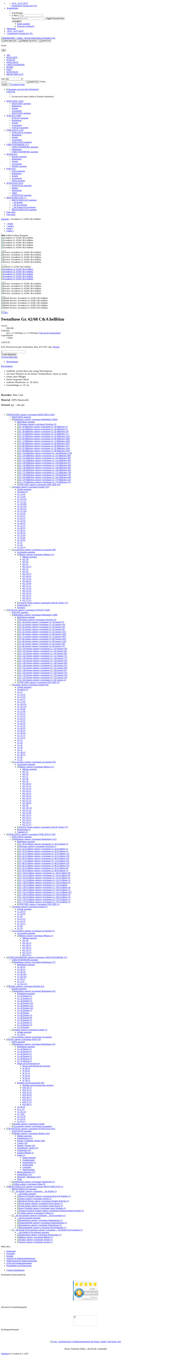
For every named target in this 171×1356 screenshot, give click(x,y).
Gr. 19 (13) (21, 706)
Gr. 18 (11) (21, 704)
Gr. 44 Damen (23, 1013)
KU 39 (25, 559)
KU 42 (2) (26, 788)
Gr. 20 (19, 916)
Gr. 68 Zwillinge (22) (60, 858)
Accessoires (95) (48, 762)
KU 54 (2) (26, 593)
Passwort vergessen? (25, 26)
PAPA (9, 69)
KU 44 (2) (26, 793)
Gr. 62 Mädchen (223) (60, 436)
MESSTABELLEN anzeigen (24, 200)
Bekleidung (17, 106)
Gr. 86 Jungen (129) (57, 641)
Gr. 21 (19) (21, 511)
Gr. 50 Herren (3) (24, 1059)
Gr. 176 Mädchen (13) (61, 482)
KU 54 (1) (26, 817)
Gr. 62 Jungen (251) (57, 632)
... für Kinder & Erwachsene (24, 207)
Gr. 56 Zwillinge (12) (60, 853)
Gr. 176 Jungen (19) (58, 677)
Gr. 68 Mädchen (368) (60, 439)
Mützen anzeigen (29, 557)
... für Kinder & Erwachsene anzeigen (33, 1232)
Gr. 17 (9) (21, 702)
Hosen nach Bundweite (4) (28, 1063)
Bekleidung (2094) (49, 419)
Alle (8, 55)
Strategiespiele (28, 1170)
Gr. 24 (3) (21, 518)
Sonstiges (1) (22, 832)
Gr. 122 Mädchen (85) (61, 460)
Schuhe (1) (42, 1030)
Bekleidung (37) (48, 962)
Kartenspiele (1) (29, 1162)
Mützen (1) (48, 1237)
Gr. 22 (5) (21, 714)
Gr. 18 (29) (21, 504)
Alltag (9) (41, 1184)
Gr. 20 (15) (21, 509)
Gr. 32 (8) (21, 537)
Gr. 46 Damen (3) (24, 1015)
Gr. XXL (21, 1114)
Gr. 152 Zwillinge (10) (61, 892)
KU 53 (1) (26, 815)
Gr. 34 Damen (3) (24, 1001)
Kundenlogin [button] (12, 8)
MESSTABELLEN (14, 74)
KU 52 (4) (26, 588)
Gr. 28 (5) (21, 528)
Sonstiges (21, 607)
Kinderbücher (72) (25, 1138)
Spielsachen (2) (48, 1182)
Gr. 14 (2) (21, 494)
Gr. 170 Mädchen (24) (61, 480)
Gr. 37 (19, 750)
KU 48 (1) (26, 945)
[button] (2, 250)
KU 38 (25, 779)
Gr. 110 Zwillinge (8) (61, 875)
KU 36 (25, 774)
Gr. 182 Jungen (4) (58, 680)
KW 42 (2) (27, 1092)
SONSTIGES (12, 72)
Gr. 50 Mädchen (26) (59, 431)
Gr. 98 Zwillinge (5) (59, 870)
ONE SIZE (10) (53, 484)
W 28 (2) (26, 1068)
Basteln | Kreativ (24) (26, 1145)
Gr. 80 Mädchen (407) (60, 443)
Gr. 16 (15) (21, 499)
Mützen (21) (48, 767)
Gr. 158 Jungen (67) (58, 670)
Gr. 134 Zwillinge (59, 885)
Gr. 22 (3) (21, 921)
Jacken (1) (47, 1198)
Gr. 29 (19, 928)
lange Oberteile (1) (58, 1208)
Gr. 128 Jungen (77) (58, 658)
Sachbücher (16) (24, 1150)
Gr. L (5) (20, 1109)
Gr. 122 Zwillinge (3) (61, 880)
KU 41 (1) (26, 786)
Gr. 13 (19, 692)
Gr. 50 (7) (21, 979)
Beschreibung (12, 362)
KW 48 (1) (27, 1104)
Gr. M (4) (21, 1107)
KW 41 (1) (27, 1090)
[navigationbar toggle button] (9, 40)
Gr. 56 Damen (23, 1027)
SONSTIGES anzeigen (22, 185)
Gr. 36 (19, 747)
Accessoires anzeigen (26, 552)
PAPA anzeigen (18, 171)
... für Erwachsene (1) (56, 1215)
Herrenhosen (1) (55, 1225)
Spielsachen (17, 190)
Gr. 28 (19, 926)
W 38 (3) (26, 1080)
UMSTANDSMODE (15, 65)
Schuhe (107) (44, 487)
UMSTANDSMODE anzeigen (25, 147)
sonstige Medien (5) (25, 1153)
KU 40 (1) (26, 784)
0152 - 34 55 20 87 (20, 3)
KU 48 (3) (26, 581)
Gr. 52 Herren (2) (24, 1061)
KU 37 (25, 776)
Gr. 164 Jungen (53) (58, 673)
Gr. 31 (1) (21, 735)
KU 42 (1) (26, 566)
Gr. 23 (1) (21, 923)
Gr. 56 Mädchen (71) (59, 434)
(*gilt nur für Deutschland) (49, 333)
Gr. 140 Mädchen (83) (61, 468)
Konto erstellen (23, 24)
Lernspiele (26, 1167)
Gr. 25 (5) (21, 721)
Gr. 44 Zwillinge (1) (59, 849)
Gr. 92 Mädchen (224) (60, 448)
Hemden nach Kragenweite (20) (30, 1083)
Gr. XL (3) (21, 1112)
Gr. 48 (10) (21, 977)
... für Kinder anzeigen (26, 1194)
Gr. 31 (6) (21, 535)
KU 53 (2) (26, 591)
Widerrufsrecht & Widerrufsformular (21, 1261)
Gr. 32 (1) (21, 738)
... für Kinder (17, 202)
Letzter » (10, 231)
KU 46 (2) (26, 576)
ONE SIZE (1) (52, 904)
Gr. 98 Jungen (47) (57, 646)
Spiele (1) (21, 1155)
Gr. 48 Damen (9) (24, 1018)
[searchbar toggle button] (44, 40)
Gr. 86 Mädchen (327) (60, 446)
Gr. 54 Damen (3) (24, 1025)
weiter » (9, 228)
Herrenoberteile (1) (58, 1227)
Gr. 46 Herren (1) (24, 1054)
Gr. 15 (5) (21, 697)
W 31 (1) (26, 1073)
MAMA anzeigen (19, 156)
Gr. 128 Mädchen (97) (61, 463)
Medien (15, 188)
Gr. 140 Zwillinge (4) (61, 887)
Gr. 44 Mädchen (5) (59, 429)
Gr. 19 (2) (21, 914)
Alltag (14, 193)
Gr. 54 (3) (21, 1119)
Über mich (10, 212)
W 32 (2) (26, 1075)
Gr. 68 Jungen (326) (57, 634)
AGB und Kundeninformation (19, 1263)
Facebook (10, 1253)
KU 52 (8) (26, 812)
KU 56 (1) (26, 598)
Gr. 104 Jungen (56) (58, 648)
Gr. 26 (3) (21, 523)
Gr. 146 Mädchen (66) (61, 470)
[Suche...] (33, 81)
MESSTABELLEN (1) (16, 197)
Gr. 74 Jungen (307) (57, 636)
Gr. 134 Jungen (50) (58, 661)
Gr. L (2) (20, 981)
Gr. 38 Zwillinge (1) (59, 844)
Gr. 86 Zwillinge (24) (60, 866)
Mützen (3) (48, 936)
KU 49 (25, 805)
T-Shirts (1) (48, 1213)
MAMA (9, 67)
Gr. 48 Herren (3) (24, 1056)
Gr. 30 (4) (21, 533)
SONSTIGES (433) (14, 183)
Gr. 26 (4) (21, 723)
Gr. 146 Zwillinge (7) (61, 890)
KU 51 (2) (26, 810)
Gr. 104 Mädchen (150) (62, 453)
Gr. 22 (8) (21, 513)
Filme (19, 1179)
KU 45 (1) (26, 574)
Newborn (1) (22, 492)
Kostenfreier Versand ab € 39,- (25, 6)
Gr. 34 (19, 545)
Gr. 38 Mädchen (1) (59, 427)
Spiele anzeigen (29, 1157)
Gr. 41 (19, 759)
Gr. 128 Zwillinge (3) (61, 882)
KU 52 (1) (26, 950)
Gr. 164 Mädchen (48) (61, 477)
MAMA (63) (11, 154)
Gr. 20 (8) (21, 709)
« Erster (9, 223)
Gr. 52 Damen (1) (24, 1022)
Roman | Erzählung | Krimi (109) (31, 1141)
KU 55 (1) (26, 595)
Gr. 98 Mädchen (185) (60, 451)
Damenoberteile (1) (58, 1223)
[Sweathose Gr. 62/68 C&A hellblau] (17, 269)
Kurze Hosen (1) (55, 1203)
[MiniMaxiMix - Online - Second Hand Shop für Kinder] (28, 38)
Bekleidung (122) (49, 839)
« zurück (10, 226)
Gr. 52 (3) (21, 1116)
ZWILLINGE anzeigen (22, 132)
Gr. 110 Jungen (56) (58, 651)
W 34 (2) (26, 1078)
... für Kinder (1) (49, 1191)
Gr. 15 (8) (21, 496)
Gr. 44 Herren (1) (24, 1051)
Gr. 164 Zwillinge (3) (61, 897)
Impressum (11, 1251)
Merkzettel (11, 28)
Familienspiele (28, 1160)
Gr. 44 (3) (21, 972)
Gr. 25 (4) (21, 521)
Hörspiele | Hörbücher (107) (29, 1177)
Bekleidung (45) (48, 1044)
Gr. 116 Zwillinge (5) (61, 878)
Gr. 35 (19, 542)
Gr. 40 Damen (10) (25, 1008)
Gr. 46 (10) (21, 974)
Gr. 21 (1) (21, 919)
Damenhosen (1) (55, 1220)
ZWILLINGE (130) (14, 130)
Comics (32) (22, 1143)
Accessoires (17, 111)
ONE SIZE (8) (52, 682)
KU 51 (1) (26, 586)
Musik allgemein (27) (26, 1172)
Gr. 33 (19, 740)
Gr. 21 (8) (21, 711)
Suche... (43, 81)
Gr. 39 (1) (21, 547)
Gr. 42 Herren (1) (24, 1049)
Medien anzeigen (24, 1136)
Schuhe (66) (43, 685)
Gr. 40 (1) (21, 969)
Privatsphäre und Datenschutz (19, 1265)
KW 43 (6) (27, 1095)
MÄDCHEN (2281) (15, 101)
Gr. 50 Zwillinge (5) (59, 851)
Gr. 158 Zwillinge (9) (61, 895)
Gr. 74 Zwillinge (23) (60, 861)
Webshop (5, 1354)
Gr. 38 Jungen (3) (56, 622)
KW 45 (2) (27, 1100)
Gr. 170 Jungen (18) (58, 675)
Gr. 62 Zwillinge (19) (60, 856)
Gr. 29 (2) (21, 730)
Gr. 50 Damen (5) (24, 1020)
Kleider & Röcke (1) (60, 1201)
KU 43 (25, 569)
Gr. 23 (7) (21, 516)
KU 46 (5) (26, 798)
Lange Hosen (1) (55, 1206)
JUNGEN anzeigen (20, 118)
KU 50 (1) (26, 948)
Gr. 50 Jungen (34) (57, 627)
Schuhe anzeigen (24, 489)
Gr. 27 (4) (21, 726)
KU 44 (25, 571)
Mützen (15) (48, 554)
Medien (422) (44, 1133)
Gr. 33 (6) (21, 540)
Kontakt (9, 1256)
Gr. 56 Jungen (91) (57, 629)
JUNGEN (10, 60)
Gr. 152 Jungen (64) (58, 668)
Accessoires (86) (48, 550)
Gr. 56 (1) (21, 1121)
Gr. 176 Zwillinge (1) (61, 902)
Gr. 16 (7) (21, 699)
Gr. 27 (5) (21, 525)
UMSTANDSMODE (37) (17, 144)
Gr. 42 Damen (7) (24, 1010)
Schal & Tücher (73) (59, 603)
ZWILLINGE (12, 62)
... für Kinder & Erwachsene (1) (69, 1230)
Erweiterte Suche (17, 84)
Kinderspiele (27, 1165)
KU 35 (25, 771)
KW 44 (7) (27, 1097)
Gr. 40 (19, 757)
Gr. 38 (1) (21, 752)
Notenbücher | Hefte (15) (27, 1148)
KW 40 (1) (27, 1087)
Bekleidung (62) (48, 991)
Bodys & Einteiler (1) (61, 1196)
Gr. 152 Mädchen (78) (61, 472)
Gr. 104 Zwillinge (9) (61, 873)
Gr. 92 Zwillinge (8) (59, 868)
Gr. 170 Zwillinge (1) (61, 899)
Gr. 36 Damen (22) (25, 1003)
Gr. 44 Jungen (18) (57, 624)
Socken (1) (48, 1242)
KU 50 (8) (26, 583)
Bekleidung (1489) (49, 615)
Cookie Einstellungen (15, 1270)
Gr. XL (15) (22, 984)
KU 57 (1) (26, 600)
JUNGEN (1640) (13, 115)
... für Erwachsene (19, 205)
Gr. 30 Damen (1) (24, 996)
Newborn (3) (50, 424)
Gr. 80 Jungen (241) (57, 639)
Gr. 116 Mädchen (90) (61, 458)
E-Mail (15, 15)
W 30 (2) (26, 1071)
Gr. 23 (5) (21, 716)
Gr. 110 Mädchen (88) (61, 455)
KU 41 (25, 564)
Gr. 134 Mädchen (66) (61, 465)
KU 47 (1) (26, 800)
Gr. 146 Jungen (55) (58, 665)
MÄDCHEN (12, 57)
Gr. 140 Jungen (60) (58, 663)
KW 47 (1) (27, 1102)
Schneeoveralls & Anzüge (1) (71, 1211)
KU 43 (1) (26, 791)
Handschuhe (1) (24, 605)
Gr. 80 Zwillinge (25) (60, 863)
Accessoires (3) (48, 931)
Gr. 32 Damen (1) (24, 998)
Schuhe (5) (42, 907)
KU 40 (25, 562)
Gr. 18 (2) (21, 911)
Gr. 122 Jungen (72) (58, 656)
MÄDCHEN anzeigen (21, 103)
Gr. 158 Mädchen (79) (61, 475)
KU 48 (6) (26, 803)
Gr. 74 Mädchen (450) (60, 441)
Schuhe (15, 108)
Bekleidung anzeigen (26, 422)
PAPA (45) (11, 169)
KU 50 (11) (27, 808)
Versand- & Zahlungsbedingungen (20, 1258)
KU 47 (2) (26, 578)
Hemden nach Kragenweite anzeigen (38, 1085)
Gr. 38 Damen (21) (25, 1005)
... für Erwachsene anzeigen (28, 1218)
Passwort (15, 18)
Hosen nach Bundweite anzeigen (36, 1066)
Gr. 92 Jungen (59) (57, 644)
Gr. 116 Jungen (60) (58, 653)
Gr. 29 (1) (21, 530)
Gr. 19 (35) (21, 506)
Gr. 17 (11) (21, 501)
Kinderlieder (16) (24, 1174)
